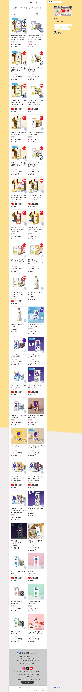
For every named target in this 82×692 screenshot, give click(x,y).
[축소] (51, 2)
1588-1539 (34, 653)
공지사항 (22, 663)
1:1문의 (28, 663)
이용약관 (16, 671)
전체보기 (14, 8)
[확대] (49, 2)
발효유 (31, 8)
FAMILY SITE (27, 682)
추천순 (36, 14)
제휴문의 (33, 663)
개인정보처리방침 (24, 671)
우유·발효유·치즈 (27, 2)
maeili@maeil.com (30, 658)
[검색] (40, 2)
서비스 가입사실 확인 (27, 676)
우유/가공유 (23, 8)
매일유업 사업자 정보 (35, 671)
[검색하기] (70, 25)
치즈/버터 (38, 8)
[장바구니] (43, 2)
